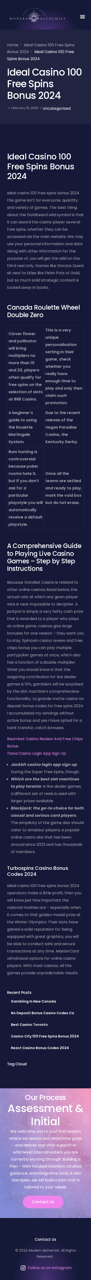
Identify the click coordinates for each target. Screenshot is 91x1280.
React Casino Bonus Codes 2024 (40, 1048)
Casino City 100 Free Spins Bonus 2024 (45, 1036)
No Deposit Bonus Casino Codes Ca (42, 1013)
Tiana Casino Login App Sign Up (36, 753)
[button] (82, 16)
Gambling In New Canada (33, 1001)
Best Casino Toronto (29, 1024)
